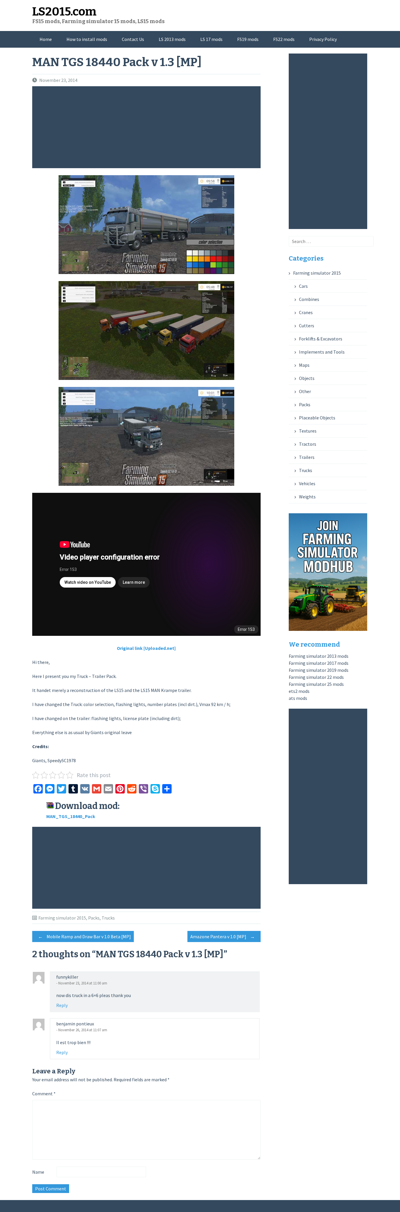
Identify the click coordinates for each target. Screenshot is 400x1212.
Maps (304, 365)
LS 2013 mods (172, 39)
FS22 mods (284, 39)
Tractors (307, 444)
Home (46, 39)
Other (305, 391)
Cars (303, 286)
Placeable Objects (317, 418)
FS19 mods (248, 39)
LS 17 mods (211, 39)
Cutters (306, 325)
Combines (309, 299)
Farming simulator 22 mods (316, 677)
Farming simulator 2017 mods (318, 663)
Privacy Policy (323, 39)
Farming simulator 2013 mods (318, 656)
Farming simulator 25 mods (316, 684)
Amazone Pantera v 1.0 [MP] (222, 936)
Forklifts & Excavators (320, 339)
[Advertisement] (148, 127)
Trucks (108, 918)
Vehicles (307, 483)
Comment (44, 1093)
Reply (62, 1005)
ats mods (298, 698)
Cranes (306, 312)
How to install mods (86, 39)
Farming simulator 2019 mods (318, 670)
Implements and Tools (322, 352)
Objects (306, 378)
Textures (308, 431)
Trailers (306, 457)
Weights (307, 497)
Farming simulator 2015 (62, 918)
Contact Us (133, 39)
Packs (94, 918)
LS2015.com (64, 12)
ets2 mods (299, 691)
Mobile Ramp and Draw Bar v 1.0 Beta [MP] (84, 936)
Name (38, 1172)
